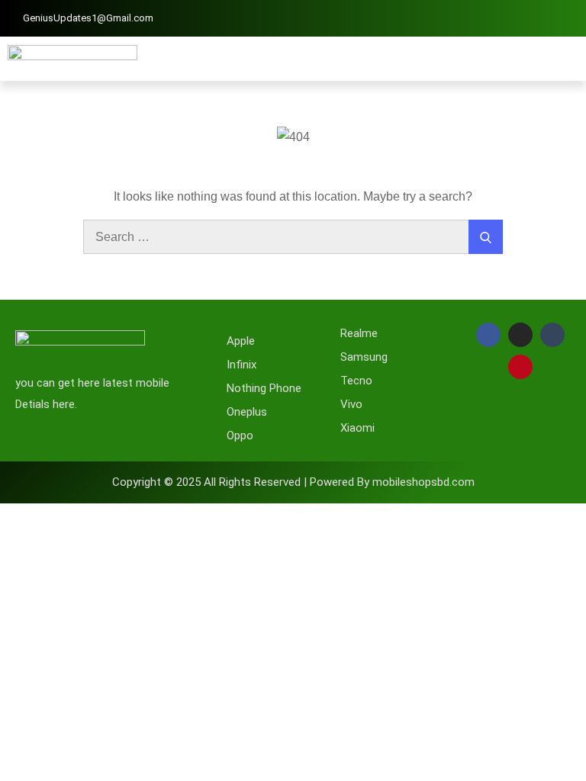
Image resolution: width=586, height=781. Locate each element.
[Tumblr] (552, 335)
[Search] (485, 237)
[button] (567, 58)
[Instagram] (520, 335)
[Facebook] (488, 335)
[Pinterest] (520, 367)
